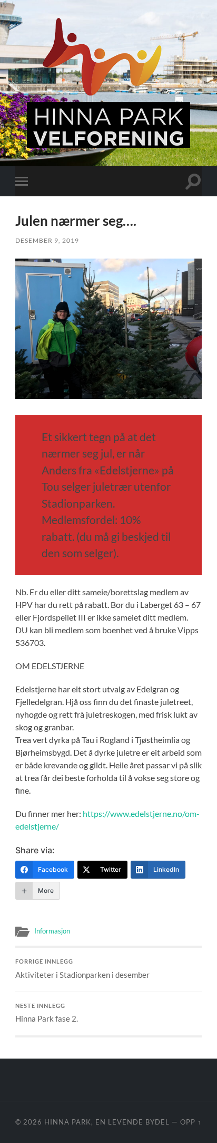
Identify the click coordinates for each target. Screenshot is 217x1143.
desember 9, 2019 (47, 240)
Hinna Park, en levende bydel (107, 1122)
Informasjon (52, 931)
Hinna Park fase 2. (46, 1013)
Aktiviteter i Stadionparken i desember (82, 968)
